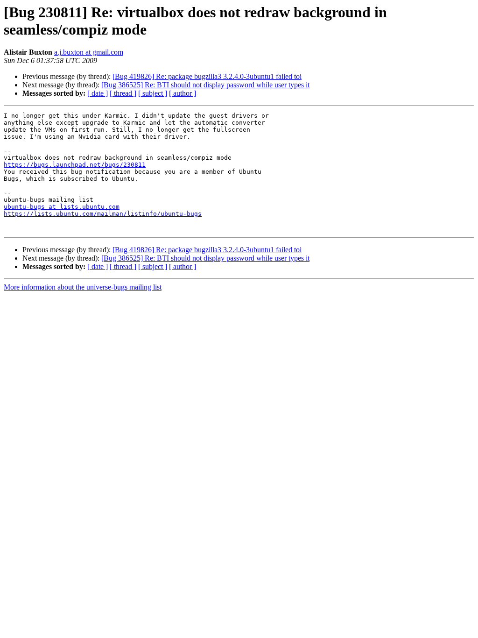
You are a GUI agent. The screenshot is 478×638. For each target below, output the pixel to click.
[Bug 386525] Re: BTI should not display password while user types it (205, 85)
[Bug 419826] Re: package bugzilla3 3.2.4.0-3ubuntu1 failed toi (207, 76)
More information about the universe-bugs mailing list (83, 287)
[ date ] (97, 93)
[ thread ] (123, 93)
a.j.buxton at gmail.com (88, 52)
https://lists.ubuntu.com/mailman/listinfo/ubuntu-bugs (103, 213)
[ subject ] (152, 93)
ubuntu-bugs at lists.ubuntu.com (62, 206)
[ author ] (182, 93)
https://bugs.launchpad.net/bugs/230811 (75, 164)
